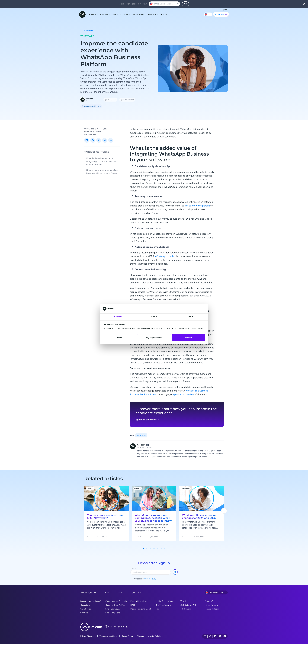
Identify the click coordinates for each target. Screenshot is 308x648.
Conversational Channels (116, 601)
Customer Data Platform (115, 605)
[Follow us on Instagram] (209, 636)
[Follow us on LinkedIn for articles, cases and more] (214, 636)
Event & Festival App (139, 601)
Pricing (164, 14)
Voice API (209, 601)
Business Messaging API (90, 601)
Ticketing (184, 601)
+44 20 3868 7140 (118, 626)
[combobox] (164, 3)
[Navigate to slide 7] (165, 548)
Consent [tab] (118, 317)
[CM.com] (82, 14)
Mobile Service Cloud (164, 601)
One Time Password (164, 605)
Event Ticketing (211, 605)
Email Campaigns (112, 612)
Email (135, 568)
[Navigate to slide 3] (150, 548)
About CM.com (89, 592)
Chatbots (84, 612)
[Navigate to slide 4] (154, 548)
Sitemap (140, 636)
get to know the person (197, 205)
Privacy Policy (150, 578)
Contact (219, 14)
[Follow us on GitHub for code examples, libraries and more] (205, 636)
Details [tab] (154, 317)
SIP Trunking (185, 609)
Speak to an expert (146, 419)
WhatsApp (87, 36)
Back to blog (88, 30)
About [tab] (190, 317)
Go (185, 4)
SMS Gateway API (188, 605)
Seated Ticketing (212, 609)
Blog (107, 592)
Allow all (188, 338)
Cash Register (86, 609)
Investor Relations (155, 636)
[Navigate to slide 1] (143, 548)
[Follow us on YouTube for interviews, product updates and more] (224, 636)
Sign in (224, 9)
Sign (157, 609)
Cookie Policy (127, 636)
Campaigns (85, 605)
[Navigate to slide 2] (147, 548)
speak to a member (183, 394)
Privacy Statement (88, 636)
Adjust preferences (154, 338)
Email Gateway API (113, 609)
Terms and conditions (108, 636)
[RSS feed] (219, 636)
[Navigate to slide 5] (157, 548)
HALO (132, 605)
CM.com (89, 98)
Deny (119, 338)
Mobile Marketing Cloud (140, 609)
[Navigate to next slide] (224, 511)
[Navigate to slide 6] (161, 548)
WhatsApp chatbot (165, 256)
